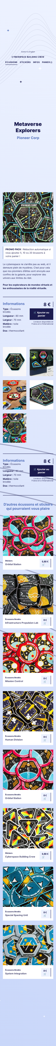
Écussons (11, 62)
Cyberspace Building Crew (28, 57)
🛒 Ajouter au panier (41, 314)
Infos (36, 62)
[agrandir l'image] (14, 375)
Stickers (25, 62)
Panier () (47, 62)
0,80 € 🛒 (45, 563)
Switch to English (28, 52)
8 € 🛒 (45, 621)
